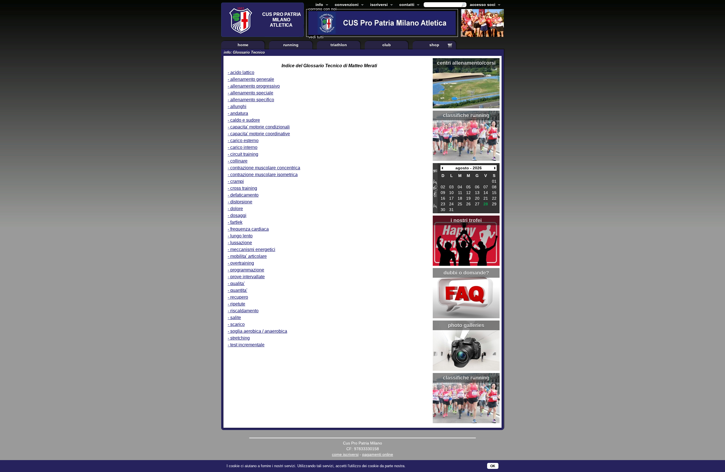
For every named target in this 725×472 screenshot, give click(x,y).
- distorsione (240, 201)
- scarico (236, 324)
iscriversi (378, 5)
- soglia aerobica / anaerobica (257, 331)
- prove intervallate (246, 276)
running (290, 45)
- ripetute (236, 304)
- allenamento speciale (250, 92)
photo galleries (466, 325)
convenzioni (345, 5)
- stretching (239, 338)
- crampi (236, 181)
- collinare (238, 161)
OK (492, 466)
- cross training (242, 188)
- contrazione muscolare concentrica (264, 167)
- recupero (238, 297)
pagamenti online (377, 454)
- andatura (238, 113)
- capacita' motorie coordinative (259, 133)
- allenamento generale (251, 79)
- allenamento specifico (251, 99)
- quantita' (237, 290)
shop (434, 45)
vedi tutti (315, 37)
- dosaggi (237, 215)
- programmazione (246, 269)
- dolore (235, 208)
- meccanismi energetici (251, 249)
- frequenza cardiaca (248, 229)
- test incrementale (246, 344)
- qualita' (236, 283)
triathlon (338, 45)
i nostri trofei (466, 220)
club (386, 45)
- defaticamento (243, 195)
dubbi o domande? (466, 273)
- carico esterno (243, 140)
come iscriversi (345, 454)
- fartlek (235, 222)
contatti (405, 5)
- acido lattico (241, 72)
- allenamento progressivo (254, 86)
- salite (234, 317)
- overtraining (241, 263)
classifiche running (466, 115)
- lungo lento (240, 235)
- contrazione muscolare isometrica (263, 174)
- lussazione (240, 242)
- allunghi (237, 106)
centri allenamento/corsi (466, 63)
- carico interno (242, 147)
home (243, 45)
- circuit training (243, 154)
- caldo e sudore (244, 120)
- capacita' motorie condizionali (259, 127)
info (318, 5)
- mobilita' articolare (247, 256)
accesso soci (481, 5)
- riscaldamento (243, 310)
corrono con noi (322, 9)
